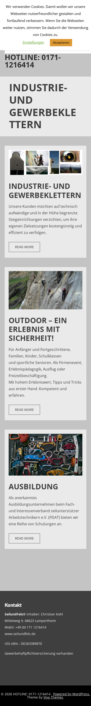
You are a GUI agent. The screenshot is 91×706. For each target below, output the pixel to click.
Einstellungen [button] (33, 42)
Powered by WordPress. (71, 694)
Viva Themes (53, 697)
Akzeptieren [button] (61, 42)
